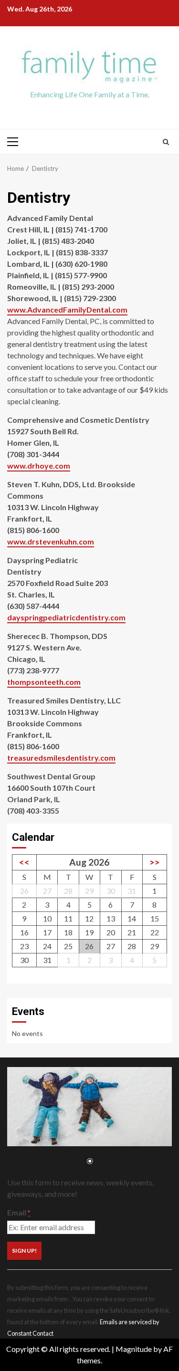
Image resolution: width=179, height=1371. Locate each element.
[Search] (166, 142)
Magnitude (134, 1348)
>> (154, 862)
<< (24, 862)
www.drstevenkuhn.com (50, 541)
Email (18, 1212)
